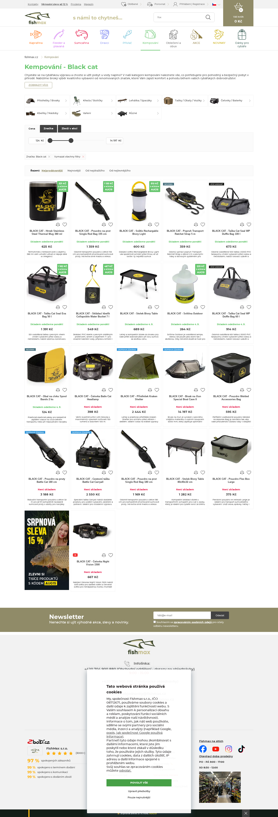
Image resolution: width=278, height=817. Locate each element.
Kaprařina (36, 43)
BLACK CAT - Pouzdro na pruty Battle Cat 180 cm (47, 480)
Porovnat (158, 4)
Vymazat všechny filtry (67, 157)
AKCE (196, 43)
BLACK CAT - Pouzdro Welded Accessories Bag (231, 398)
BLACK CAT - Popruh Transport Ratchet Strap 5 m (185, 232)
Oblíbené (133, 4)
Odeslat (220, 615)
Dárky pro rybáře (242, 45)
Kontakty (33, 4)
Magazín (88, 4)
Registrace (199, 4)
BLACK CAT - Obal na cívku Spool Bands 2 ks (47, 398)
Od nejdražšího (95, 171)
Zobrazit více (38, 85)
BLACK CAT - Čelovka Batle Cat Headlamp (93, 398)
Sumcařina (81, 43)
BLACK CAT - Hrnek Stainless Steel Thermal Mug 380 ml (47, 232)
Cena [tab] (32, 129)
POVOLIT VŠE (139, 783)
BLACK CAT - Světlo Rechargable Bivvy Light (139, 232)
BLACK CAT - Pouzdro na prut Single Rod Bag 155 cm (92, 232)
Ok (246, 813)
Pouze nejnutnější (139, 797)
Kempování (150, 43)
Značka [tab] (48, 128)
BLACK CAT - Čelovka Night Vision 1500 (93, 563)
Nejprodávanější (52, 171)
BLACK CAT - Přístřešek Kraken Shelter (139, 398)
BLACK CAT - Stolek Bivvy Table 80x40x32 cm (185, 480)
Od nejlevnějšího (119, 171)
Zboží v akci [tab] (69, 128)
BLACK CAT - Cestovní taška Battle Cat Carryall (92, 480)
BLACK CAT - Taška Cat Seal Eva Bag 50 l (47, 315)
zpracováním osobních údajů (193, 622)
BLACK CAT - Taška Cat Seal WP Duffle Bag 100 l (231, 232)
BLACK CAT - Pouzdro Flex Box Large (231, 480)
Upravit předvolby (139, 791)
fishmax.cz (37, 18)
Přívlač (127, 43)
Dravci (104, 43)
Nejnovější (74, 171)
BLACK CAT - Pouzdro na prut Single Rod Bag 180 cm (139, 480)
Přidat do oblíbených (64, 224)
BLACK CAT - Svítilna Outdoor (185, 313)
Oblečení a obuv (173, 45)
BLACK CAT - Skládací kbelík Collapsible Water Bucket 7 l (93, 315)
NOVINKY (219, 43)
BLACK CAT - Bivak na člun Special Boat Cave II (185, 398)
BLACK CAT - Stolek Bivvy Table (139, 313)
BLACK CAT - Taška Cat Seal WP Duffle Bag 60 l (231, 315)
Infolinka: (142, 663)
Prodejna (76, 4)
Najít (208, 17)
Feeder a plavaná (59, 45)
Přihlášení (185, 4)
